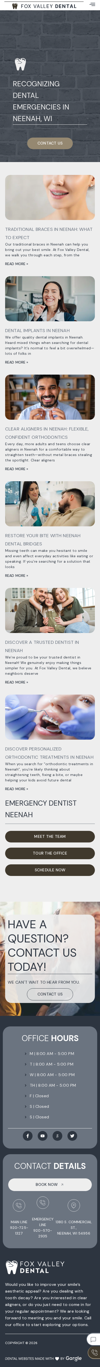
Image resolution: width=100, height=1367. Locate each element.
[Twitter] (72, 1136)
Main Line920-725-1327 (19, 1228)
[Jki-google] (57, 1136)
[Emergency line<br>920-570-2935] (43, 1202)
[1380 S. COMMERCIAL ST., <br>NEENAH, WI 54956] (74, 1205)
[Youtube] (42, 1136)
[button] (92, 4)
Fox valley (49, 6)
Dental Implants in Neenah (37, 330)
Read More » (16, 263)
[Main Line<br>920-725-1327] (19, 1205)
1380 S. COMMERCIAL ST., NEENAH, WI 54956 (74, 1228)
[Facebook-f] (28, 1136)
